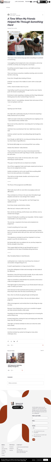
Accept (45, 459)
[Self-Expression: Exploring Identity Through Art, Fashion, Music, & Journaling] (15, 358)
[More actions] (42, 14)
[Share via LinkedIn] (14, 341)
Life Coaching (4, 448)
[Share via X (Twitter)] (11, 341)
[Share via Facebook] (8, 341)
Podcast (11, 450)
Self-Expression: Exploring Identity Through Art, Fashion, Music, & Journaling (15, 366)
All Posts (8, 7)
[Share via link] (17, 341)
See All (42, 350)
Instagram (12, 448)
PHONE (33, 425)
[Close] (49, 460)
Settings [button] (33, 459)
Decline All (39, 459)
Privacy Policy (23, 460)
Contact (3, 455)
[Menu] (49, 2)
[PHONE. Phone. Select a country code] (34, 428)
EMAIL (33, 420)
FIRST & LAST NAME (36, 415)
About (3, 446)
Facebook (11, 446)
